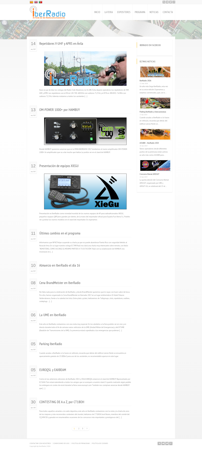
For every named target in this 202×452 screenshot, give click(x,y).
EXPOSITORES (123, 12)
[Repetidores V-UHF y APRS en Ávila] (85, 82)
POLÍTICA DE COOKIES (100, 443)
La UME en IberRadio (52, 315)
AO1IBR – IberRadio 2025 (149, 143)
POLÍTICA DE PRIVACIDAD (81, 443)
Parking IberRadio (50, 344)
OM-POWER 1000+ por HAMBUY (59, 109)
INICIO (97, 12)
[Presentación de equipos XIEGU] (85, 206)
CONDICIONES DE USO (61, 443)
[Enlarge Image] (85, 55)
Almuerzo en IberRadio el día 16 (59, 265)
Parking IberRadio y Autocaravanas (153, 112)
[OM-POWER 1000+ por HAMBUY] (85, 142)
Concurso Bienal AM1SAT (149, 174)
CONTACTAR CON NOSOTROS (40, 443)
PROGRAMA (140, 12)
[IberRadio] (47, 12)
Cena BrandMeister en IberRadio (59, 282)
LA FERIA (108, 12)
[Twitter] (170, 2)
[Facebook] (173, 2)
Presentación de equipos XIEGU (59, 165)
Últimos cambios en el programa (59, 233)
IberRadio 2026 (145, 80)
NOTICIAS (154, 12)
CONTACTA (168, 12)
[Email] (167, 2)
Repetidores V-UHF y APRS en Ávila (61, 43)
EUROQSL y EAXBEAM (52, 369)
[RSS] (164, 2)
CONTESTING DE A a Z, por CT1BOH (61, 402)
